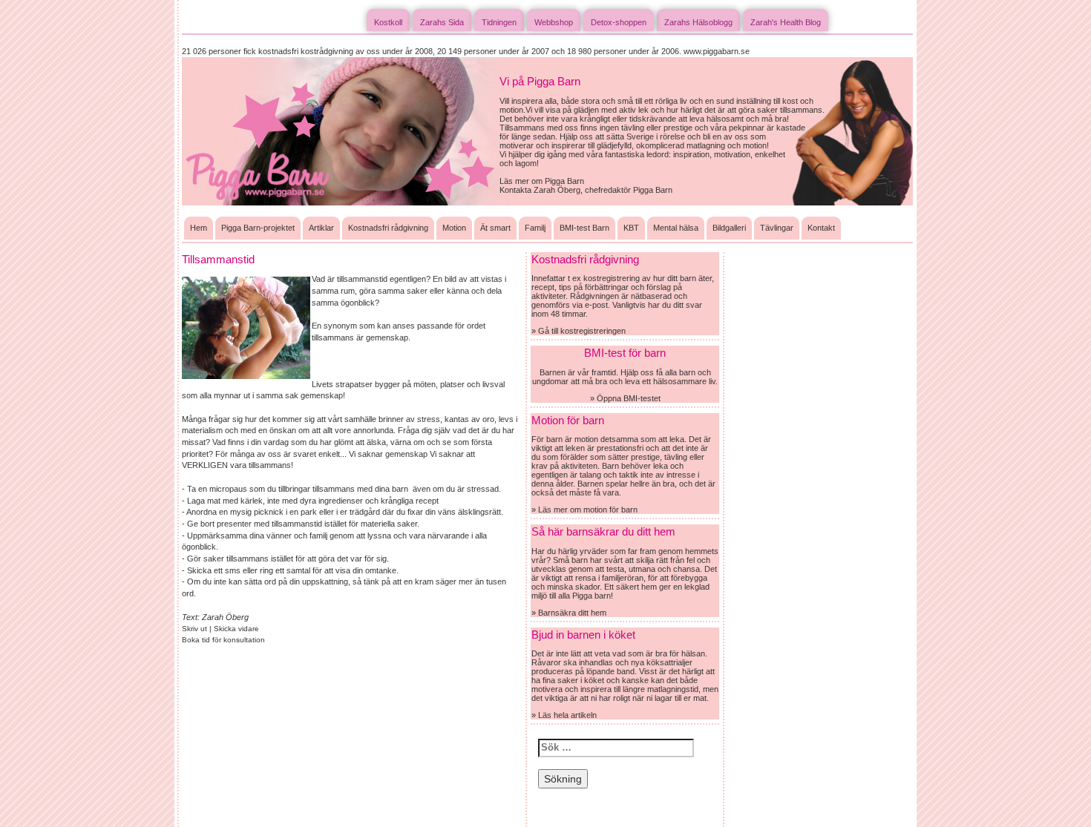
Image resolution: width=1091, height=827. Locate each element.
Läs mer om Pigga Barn (541, 181)
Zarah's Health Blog (785, 22)
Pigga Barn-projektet (258, 227)
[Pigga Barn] (340, 130)
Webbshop (553, 22)
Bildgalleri (729, 227)
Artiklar (321, 227)
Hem (198, 227)
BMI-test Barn (584, 227)
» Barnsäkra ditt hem (568, 612)
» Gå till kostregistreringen (578, 330)
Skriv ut (195, 629)
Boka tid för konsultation (223, 640)
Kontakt (821, 227)
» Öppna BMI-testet (625, 398)
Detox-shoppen (618, 22)
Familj (535, 227)
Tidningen (499, 22)
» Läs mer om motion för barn (584, 509)
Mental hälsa (675, 227)
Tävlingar (776, 227)
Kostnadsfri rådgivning (388, 227)
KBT (631, 227)
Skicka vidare (236, 629)
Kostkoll (388, 22)
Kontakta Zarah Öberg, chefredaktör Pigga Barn (585, 189)
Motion (454, 227)
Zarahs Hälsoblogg (698, 22)
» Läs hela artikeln (564, 715)
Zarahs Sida (442, 22)
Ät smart (495, 227)
